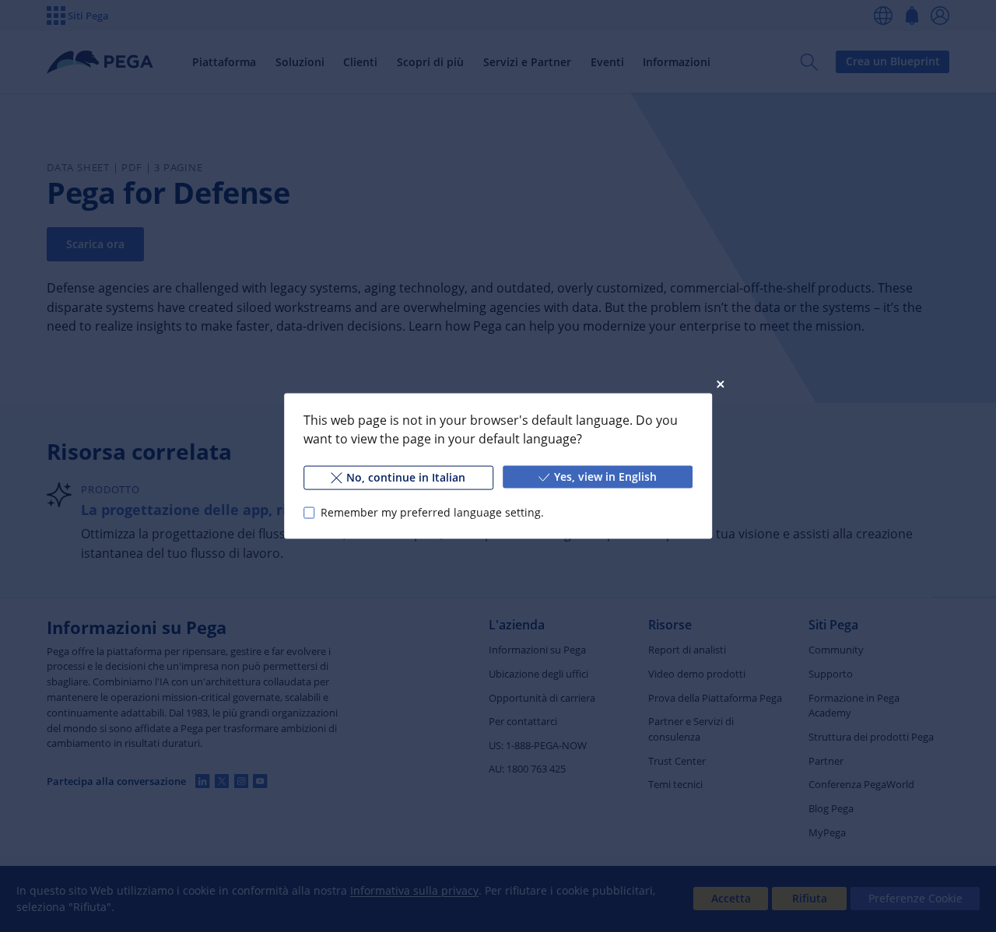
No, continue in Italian (405, 477)
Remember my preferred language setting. (432, 512)
